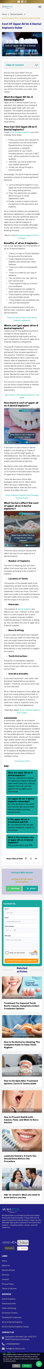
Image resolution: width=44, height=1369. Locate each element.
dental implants (24, 609)
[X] (31, 859)
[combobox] (9, 930)
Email (7, 917)
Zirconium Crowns (9, 1313)
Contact (5, 1279)
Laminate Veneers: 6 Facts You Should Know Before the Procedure (20, 1159)
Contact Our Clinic (22, 761)
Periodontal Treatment (11, 1317)
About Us (6, 1265)
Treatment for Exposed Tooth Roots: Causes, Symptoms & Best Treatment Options (21, 1006)
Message (8, 935)
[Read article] (22, 987)
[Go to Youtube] (18, 2)
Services (5, 1275)
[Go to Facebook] (22, 2)
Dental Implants (8, 1299)
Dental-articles (8, 1270)
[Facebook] (26, 859)
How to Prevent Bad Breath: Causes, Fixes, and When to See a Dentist (21, 1120)
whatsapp (15, 888)
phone (33, 888)
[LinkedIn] (36, 859)
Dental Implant (16, 14)
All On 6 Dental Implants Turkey (15, 1327)
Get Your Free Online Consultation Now (22, 961)
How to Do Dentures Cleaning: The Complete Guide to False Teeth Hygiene (22, 1045)
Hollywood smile (9, 1304)
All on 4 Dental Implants (12, 1322)
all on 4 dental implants (20, 132)
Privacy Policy (8, 1284)
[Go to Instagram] (25, 2)
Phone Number (9, 926)
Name (7, 909)
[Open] (39, 7)
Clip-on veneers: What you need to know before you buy (22, 1196)
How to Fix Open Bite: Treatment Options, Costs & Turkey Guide (21, 1082)
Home (4, 14)
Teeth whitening (9, 1308)
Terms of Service (9, 1288)
